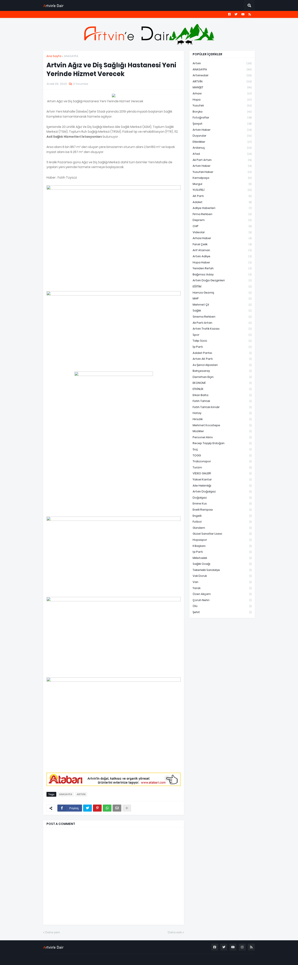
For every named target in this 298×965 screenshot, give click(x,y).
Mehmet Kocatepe (222, 425)
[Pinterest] (97, 808)
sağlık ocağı (222, 564)
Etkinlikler (222, 142)
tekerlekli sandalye (222, 570)
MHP (222, 298)
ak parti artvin (222, 323)
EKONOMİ (222, 383)
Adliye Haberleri (222, 208)
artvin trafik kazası (222, 329)
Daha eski (175, 932)
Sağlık (222, 310)
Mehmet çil (222, 305)
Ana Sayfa (53, 56)
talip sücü (222, 341)
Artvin (222, 63)
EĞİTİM (222, 286)
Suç (222, 449)
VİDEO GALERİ (222, 473)
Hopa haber (222, 262)
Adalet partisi (222, 353)
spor (222, 335)
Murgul (222, 184)
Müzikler (222, 431)
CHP (222, 226)
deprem (222, 220)
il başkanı (222, 546)
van (222, 582)
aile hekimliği (222, 485)
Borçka (222, 112)
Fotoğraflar (222, 117)
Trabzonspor (222, 461)
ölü (222, 606)
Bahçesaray (222, 371)
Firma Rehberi (222, 214)
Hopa (222, 99)
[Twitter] (87, 808)
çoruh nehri (222, 600)
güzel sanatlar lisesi (222, 534)
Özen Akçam (222, 594)
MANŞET (222, 87)
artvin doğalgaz (222, 491)
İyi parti (222, 347)
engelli (222, 516)
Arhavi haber (222, 238)
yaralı (222, 588)
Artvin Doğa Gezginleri (222, 280)
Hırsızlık (222, 419)
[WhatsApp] (107, 808)
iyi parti (222, 552)
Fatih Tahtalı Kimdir (222, 407)
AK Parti (222, 196)
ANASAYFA (71, 56)
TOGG (222, 455)
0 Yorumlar (80, 84)
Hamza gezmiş (222, 292)
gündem (222, 528)
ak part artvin (222, 160)
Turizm (222, 467)
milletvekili (222, 558)
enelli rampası (222, 510)
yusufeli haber (222, 172)
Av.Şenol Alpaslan (222, 365)
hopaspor (222, 540)
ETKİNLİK (222, 389)
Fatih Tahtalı (222, 401)
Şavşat (222, 124)
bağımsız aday (222, 274)
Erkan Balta (222, 395)
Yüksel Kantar (222, 479)
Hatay (222, 413)
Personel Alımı (222, 437)
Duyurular (222, 136)
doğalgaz (222, 498)
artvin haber (222, 130)
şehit (222, 612)
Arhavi (222, 93)
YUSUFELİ (222, 190)
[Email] (117, 808)
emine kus (222, 503)
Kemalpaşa (222, 178)
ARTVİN (81, 794)
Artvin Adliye (222, 256)
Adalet (222, 202)
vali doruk (222, 576)
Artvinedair (222, 75)
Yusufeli (222, 105)
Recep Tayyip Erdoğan (222, 443)
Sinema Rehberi (222, 317)
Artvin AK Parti (222, 359)
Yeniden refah (222, 268)
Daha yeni (52, 932)
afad (222, 154)
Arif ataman (222, 250)
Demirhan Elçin (222, 377)
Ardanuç (222, 148)
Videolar (222, 232)
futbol (222, 522)
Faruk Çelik (222, 244)
